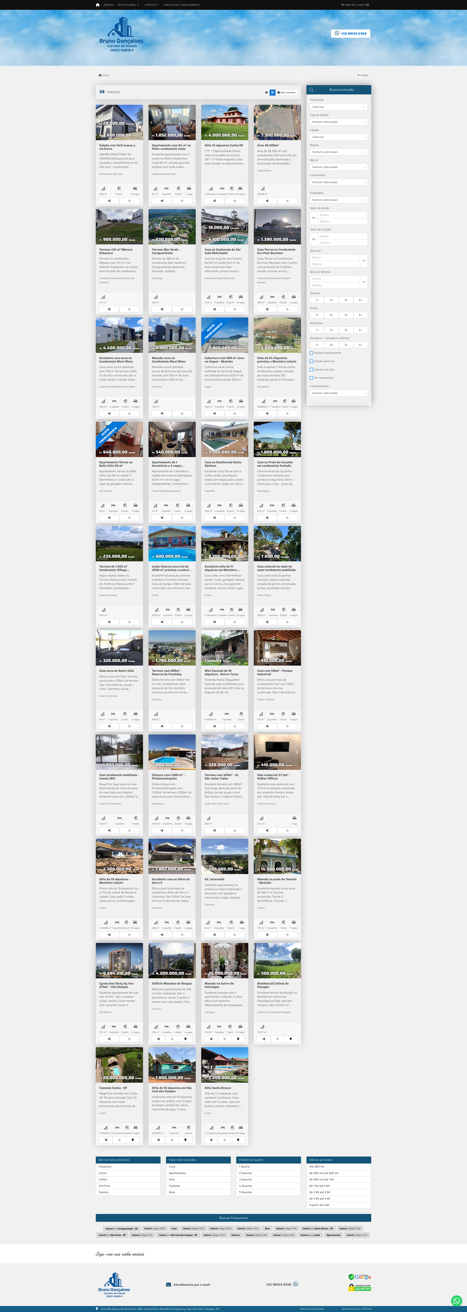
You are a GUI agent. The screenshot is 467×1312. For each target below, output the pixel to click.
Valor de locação (320, 229)
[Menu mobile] (98, 5)
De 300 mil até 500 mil (324, 1173)
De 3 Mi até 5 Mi (319, 1198)
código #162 (350, 1228)
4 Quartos (245, 1186)
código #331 (142, 1235)
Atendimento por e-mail (191, 1284)
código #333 (193, 1228)
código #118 (286, 1228)
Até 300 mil (316, 1166)
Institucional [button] (127, 5)
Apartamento (177, 1173)
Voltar (364, 75)
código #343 (220, 1228)
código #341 (248, 1228)
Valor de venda (319, 208)
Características (319, 386)
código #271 (357, 1235)
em (122, 1228)
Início (105, 75)
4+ (360, 300)
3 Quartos (245, 1179)
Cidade (314, 130)
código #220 (283, 1235)
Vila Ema (104, 1186)
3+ (346, 300)
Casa (172, 1166)
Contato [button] (150, 5)
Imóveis (109, 5)
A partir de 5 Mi (319, 1205)
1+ (317, 300)
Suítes (314, 308)
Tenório (103, 1192)
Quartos (315, 293)
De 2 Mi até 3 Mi (319, 1192)
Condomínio (317, 175)
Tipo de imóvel (319, 115)
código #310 (256, 1235)
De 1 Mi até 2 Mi (319, 1186)
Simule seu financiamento (182, 5)
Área (172, 1192)
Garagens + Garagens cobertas (330, 338)
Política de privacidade (312, 1309)
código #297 (154, 1228)
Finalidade (316, 193)
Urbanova (105, 1166)
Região (314, 145)
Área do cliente (355, 5)
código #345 (214, 1235)
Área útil (315, 251)
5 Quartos (245, 1192)
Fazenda (174, 1186)
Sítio (172, 1179)
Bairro (314, 160)
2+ (331, 300)
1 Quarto (244, 1166)
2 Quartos (245, 1173)
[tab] (338, 89)
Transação (317, 100)
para (310, 1235)
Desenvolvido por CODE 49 (356, 1309)
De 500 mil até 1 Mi (321, 1179)
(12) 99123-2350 (354, 33)
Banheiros (316, 323)
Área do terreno (320, 272)
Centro (103, 1173)
